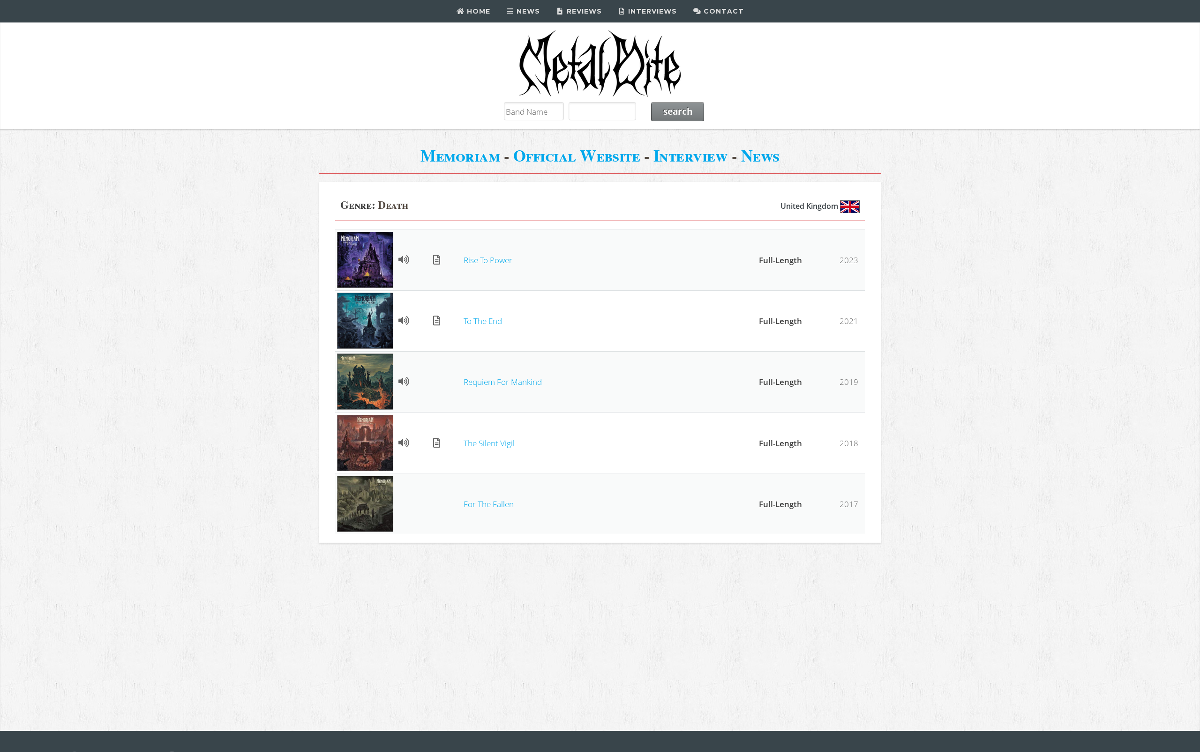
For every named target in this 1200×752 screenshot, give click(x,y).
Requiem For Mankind (503, 381)
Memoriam (460, 155)
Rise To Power (488, 259)
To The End (483, 320)
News (527, 11)
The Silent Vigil (489, 443)
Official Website (576, 155)
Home (477, 11)
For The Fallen (489, 503)
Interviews (651, 11)
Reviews (583, 11)
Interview (690, 155)
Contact (722, 11)
